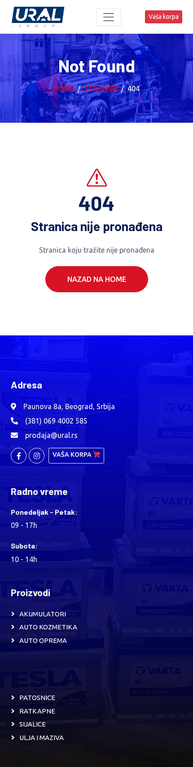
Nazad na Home (96, 279)
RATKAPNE (37, 711)
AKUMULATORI (42, 614)
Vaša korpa (164, 16)
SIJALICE (32, 724)
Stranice (101, 89)
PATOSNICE (37, 697)
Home (63, 89)
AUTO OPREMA (43, 640)
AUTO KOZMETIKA (48, 627)
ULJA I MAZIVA (41, 737)
